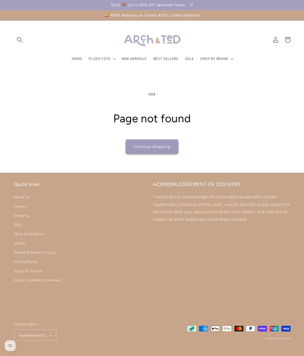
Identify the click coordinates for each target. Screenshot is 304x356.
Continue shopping (152, 146)
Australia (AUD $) (32, 335)
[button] (20, 40)
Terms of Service (28, 270)
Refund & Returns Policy (35, 252)
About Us (22, 197)
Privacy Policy (26, 261)
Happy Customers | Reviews (37, 280)
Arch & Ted (283, 338)
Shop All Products (29, 233)
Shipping (22, 215)
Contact (20, 206)
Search (20, 243)
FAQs (18, 224)
